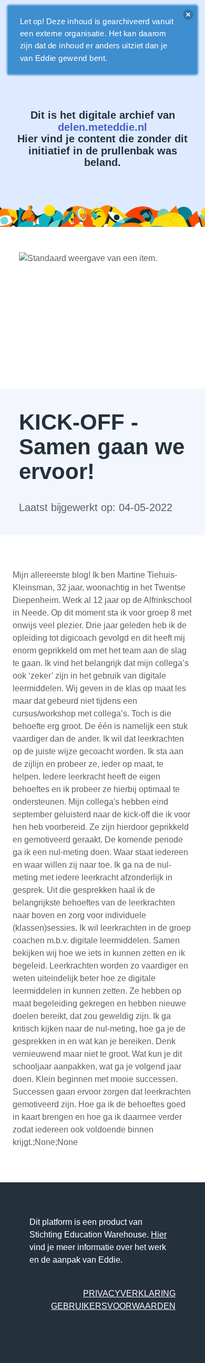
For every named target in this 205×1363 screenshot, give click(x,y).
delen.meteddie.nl (102, 127)
